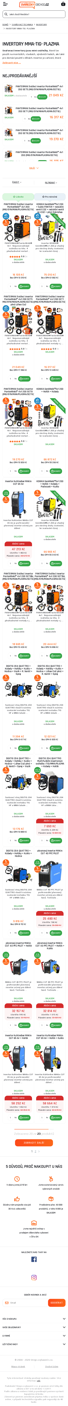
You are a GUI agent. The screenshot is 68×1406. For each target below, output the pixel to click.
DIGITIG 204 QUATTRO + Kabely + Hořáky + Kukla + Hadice (18, 853)
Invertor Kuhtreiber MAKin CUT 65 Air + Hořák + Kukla (50, 1037)
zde (38, 1381)
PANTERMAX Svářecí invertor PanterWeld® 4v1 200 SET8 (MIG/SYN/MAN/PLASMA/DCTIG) (18, 391)
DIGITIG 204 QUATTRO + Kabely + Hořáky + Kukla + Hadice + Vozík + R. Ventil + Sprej (18, 670)
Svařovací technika (22, 24)
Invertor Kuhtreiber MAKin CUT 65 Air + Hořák (18, 1037)
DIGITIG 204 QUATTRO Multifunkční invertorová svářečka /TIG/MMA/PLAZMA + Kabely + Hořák (50, 762)
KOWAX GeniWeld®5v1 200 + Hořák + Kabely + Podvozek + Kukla (49, 484)
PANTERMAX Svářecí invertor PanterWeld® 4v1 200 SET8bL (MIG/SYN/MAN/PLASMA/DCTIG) (18, 576)
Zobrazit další (34, 1142)
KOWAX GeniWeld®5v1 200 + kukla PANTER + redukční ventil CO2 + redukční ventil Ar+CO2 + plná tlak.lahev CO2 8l (50, 208)
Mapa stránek (18, 1366)
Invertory (41, 24)
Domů (5, 24)
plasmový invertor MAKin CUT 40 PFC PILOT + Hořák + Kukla (49, 945)
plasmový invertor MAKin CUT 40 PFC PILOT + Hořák (18, 944)
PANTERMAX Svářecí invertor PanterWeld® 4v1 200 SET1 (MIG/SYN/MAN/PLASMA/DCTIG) (50, 299)
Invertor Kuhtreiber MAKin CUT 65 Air (18, 483)
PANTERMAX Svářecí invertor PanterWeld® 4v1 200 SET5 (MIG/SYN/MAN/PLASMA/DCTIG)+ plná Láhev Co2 (18, 300)
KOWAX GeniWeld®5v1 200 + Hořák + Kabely (49, 390)
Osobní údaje (51, 1366)
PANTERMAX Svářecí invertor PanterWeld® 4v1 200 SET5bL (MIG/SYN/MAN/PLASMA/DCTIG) (50, 576)
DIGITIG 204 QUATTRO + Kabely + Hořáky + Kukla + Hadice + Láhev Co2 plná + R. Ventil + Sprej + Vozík (18, 762)
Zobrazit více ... (11, 62)
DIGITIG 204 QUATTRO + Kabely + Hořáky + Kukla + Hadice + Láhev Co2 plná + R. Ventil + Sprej (50, 670)
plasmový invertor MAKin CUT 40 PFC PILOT (49, 852)
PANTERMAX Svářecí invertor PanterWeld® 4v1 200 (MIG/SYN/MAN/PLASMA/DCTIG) (18, 206)
